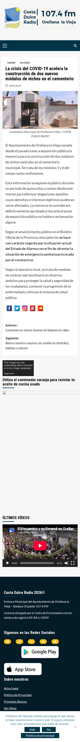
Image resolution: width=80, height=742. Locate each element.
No (49, 729)
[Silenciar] (66, 563)
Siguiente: (37, 343)
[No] (75, 727)
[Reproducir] (8, 563)
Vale (32, 729)
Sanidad (11, 62)
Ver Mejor (10, 708)
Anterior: (37, 328)
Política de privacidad (40, 735)
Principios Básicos (15, 701)
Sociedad (25, 62)
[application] (40, 545)
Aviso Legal (11, 688)
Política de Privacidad (17, 695)
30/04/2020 (15, 85)
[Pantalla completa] (73, 563)
